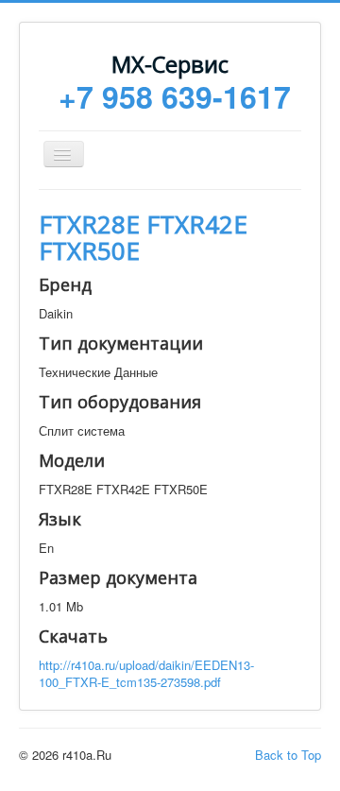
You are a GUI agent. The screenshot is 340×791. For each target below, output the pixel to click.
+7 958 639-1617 (175, 96)
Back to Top (288, 755)
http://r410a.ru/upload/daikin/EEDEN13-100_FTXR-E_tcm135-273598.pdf (146, 673)
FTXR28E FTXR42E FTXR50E (143, 237)
